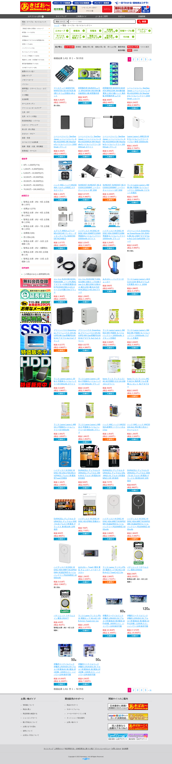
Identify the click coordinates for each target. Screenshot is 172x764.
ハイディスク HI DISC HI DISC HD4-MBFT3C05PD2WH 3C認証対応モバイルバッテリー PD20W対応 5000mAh (114, 524)
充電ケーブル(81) (27, 44)
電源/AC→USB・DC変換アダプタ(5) (33, 60)
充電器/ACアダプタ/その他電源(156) (33, 40)
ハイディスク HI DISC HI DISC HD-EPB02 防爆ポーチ (89, 521)
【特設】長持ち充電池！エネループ (33, 28)
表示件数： (122, 50)
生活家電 (25, 99)
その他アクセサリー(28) (29, 67)
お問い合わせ (116, 748)
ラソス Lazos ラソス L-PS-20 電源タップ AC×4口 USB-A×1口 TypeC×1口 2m (114, 569)
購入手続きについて (30, 722)
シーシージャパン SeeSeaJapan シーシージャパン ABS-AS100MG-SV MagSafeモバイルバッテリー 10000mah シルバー (138, 93)
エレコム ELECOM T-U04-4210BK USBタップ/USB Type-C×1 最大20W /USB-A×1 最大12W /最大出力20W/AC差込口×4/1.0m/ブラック (89, 285)
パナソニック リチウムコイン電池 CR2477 (64, 616)
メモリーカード (27, 80)
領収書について (28, 705)
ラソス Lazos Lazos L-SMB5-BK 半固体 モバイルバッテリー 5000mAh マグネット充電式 (138, 189)
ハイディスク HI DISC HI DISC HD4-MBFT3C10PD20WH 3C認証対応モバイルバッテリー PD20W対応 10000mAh (65, 572)
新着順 (78, 47)
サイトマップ (61, 16)
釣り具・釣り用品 (28, 129)
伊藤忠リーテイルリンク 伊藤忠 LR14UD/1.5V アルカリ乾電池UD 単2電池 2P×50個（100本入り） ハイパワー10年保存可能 (89, 669)
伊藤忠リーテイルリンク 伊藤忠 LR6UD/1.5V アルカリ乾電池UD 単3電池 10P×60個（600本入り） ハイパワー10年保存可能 (114, 620)
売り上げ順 (112, 47)
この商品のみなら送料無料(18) (37, 274)
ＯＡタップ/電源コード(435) (30, 56)
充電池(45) (25, 36)
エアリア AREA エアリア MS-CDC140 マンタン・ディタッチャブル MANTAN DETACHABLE (65, 235)
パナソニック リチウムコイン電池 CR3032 (137, 568)
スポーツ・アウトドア (30, 125)
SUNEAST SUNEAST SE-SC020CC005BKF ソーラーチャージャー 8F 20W (89, 187)
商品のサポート (72, 705)
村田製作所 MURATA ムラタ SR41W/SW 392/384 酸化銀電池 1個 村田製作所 (89, 90)
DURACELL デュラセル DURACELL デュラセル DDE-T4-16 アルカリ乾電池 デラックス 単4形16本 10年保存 (65, 524)
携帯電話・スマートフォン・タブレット (34, 90)
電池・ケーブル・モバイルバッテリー (34, 23)
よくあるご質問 (101, 16)
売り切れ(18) (29, 237)
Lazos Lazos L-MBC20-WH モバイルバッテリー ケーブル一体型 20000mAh (138, 139)
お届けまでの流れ (29, 726)
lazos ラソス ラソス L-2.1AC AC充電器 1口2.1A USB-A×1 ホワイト (114, 381)
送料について (28, 731)
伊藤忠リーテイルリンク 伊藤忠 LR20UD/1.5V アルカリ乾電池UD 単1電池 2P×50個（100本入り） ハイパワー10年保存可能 (65, 669)
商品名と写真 (133, 47)
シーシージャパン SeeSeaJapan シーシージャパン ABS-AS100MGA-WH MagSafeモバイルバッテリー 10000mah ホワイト (89, 141)
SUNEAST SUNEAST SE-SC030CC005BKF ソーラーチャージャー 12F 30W (114, 187)
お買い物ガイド (72, 722)
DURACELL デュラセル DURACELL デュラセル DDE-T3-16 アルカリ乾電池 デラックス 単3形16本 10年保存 (138, 475)
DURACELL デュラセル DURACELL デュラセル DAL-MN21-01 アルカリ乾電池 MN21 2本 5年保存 (114, 474)
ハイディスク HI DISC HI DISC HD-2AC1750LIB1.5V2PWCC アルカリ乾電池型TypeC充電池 (65, 474)
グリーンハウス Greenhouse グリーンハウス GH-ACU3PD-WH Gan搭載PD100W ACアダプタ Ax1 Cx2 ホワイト (89, 335)
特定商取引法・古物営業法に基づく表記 (79, 748)
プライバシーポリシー (102, 748)
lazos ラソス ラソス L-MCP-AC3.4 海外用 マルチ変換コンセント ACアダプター (138, 383)
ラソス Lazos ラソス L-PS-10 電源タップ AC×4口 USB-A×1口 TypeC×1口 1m (89, 618)
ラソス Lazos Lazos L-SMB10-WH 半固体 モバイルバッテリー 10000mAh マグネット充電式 (114, 334)
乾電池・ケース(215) (28, 32)
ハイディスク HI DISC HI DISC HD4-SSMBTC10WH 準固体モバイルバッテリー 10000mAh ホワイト (89, 235)
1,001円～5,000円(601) (33, 169)
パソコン (25, 84)
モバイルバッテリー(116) (29, 52)
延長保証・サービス (29, 151)
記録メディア (27, 76)
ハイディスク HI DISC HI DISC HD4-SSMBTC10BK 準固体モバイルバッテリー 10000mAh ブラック (114, 235)
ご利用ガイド (81, 16)
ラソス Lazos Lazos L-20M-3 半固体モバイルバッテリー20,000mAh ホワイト (65, 381)
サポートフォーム (73, 709)
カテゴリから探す (35, 16)
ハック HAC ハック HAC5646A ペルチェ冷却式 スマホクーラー (65, 187)
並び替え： (59, 47)
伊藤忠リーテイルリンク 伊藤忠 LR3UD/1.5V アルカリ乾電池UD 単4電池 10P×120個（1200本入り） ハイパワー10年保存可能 (138, 620)
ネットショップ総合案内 (76, 718)
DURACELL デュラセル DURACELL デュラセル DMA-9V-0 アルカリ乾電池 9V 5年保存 (89, 474)
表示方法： (122, 47)
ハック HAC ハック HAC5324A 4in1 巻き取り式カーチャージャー (138, 427)
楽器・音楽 (26, 138)
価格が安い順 (88, 47)
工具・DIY (26, 112)
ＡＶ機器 (25, 95)
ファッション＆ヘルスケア (31, 108)
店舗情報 (141, 16)
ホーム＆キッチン (28, 104)
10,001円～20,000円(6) (33, 177)
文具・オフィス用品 (29, 116)
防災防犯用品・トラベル (31, 121)
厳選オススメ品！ (28, 71)
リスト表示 (144, 47)
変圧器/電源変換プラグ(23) (30, 63)
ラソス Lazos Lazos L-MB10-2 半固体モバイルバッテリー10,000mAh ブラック (89, 428)
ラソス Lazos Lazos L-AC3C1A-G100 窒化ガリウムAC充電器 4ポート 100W (138, 281)
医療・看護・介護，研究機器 (32, 146)
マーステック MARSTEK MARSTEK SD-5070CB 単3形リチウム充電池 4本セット (65, 92)
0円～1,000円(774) (32, 165)
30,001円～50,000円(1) (33, 185)
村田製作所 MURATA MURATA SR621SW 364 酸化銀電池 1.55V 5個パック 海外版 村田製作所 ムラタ (114, 92)
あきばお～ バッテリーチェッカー (113, 280)
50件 (130, 50)
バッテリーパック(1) (28, 48)
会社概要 (125, 748)
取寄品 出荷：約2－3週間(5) (35, 248)
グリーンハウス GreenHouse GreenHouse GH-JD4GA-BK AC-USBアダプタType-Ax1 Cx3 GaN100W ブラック (138, 236)
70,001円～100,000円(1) (34, 189)
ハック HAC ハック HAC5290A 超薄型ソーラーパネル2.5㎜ (114, 427)
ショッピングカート (30, 718)
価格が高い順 (100, 47)
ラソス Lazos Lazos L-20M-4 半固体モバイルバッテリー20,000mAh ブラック (89, 381)
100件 (135, 50)
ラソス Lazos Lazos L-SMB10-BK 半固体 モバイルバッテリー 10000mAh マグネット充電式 (138, 334)
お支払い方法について (31, 735)
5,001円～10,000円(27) (33, 173)
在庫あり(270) (30, 209)
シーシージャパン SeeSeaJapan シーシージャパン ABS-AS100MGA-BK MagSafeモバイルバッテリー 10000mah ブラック (114, 141)
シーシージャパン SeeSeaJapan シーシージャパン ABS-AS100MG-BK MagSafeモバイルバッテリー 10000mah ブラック (65, 141)
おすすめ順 (69, 47)
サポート (121, 16)
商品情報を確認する (30, 714)
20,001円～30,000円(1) (33, 181)
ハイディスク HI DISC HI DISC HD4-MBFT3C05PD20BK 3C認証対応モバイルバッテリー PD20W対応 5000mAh (138, 524)
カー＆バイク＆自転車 (30, 142)
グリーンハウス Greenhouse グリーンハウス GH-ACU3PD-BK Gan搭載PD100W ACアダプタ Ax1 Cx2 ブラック (65, 335)
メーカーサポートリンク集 (76, 714)
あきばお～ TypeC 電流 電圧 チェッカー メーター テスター (89, 569)
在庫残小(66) (29, 233)
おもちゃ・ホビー (28, 134)
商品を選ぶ (27, 709)
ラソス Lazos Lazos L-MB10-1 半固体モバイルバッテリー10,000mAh (65, 427)
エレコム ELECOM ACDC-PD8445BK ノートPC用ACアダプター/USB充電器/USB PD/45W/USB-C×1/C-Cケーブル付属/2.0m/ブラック (65, 285)
